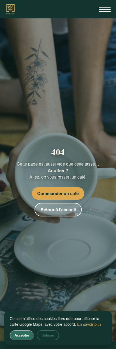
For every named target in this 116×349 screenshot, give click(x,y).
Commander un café (58, 193)
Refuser (48, 335)
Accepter (22, 335)
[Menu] (105, 9)
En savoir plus (89, 324)
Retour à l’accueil (58, 209)
